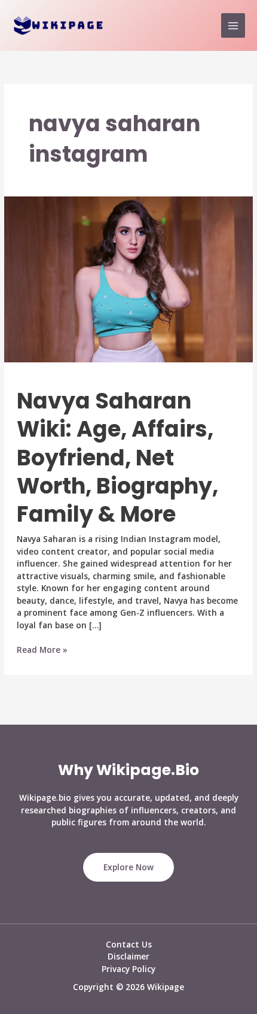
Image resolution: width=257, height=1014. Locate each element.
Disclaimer (128, 956)
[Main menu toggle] (233, 25)
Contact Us (129, 944)
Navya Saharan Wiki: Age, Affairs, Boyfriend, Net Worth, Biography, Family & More (117, 458)
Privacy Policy (128, 968)
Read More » (42, 650)
